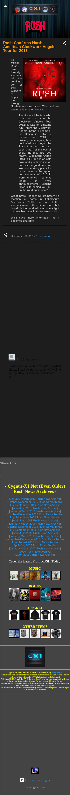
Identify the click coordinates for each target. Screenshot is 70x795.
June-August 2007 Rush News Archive (35, 542)
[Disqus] (35, 298)
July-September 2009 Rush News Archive (35, 517)
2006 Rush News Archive (35, 551)
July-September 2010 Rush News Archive (35, 504)
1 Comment (43, 236)
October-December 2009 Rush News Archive (35, 514)
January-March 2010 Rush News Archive (35, 511)
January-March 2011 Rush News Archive (35, 498)
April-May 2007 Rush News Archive (35, 545)
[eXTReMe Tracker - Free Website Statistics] (35, 773)
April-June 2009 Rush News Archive (35, 520)
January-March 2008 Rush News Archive (35, 536)
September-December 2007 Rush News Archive (35, 539)
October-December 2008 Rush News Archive (35, 526)
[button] (64, 44)
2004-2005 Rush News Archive (35, 554)
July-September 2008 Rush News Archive (35, 529)
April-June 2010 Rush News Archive (35, 508)
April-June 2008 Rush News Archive (35, 532)
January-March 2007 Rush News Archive (35, 548)
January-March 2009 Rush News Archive (35, 523)
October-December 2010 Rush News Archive (35, 501)
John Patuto (57, 673)
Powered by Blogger (37, 780)
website (40, 109)
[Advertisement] (35, 728)
